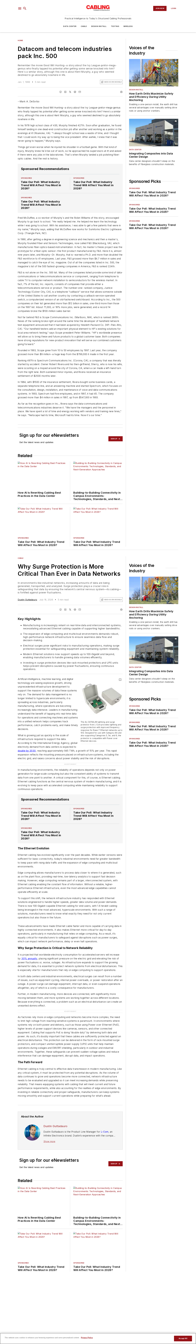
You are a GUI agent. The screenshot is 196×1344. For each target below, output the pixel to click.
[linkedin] (65, 92)
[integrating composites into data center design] (153, 132)
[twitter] (70, 92)
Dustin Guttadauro (27, 599)
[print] (121, 92)
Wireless (128, 26)
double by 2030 (27, 750)
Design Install (99, 26)
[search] (25, 8)
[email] (79, 92)
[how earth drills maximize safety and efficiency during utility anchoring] (153, 72)
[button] (20, 8)
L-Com (104, 1134)
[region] (98, 1338)
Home (20, 40)
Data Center (69, 26)
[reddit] (75, 92)
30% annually (29, 961)
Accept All (183, 1338)
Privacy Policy (87, 1338)
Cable (84, 26)
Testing (115, 26)
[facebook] (60, 92)
